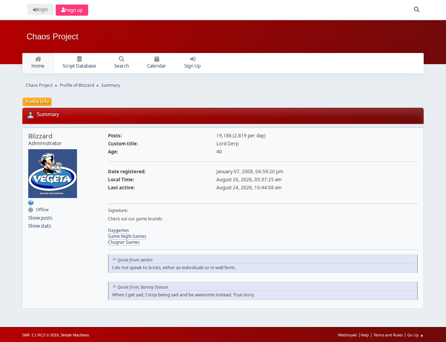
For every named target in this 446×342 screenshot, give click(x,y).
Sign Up (192, 66)
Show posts (40, 218)
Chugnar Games (124, 242)
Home (38, 66)
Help (365, 334)
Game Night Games (127, 236)
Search (121, 66)
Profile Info (37, 102)
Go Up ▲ (415, 334)
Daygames (118, 230)
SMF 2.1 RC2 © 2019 (40, 335)
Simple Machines (75, 335)
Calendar (156, 66)
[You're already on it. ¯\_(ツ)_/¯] (31, 202)
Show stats (39, 226)
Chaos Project (52, 36)
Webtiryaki (347, 334)
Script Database (79, 66)
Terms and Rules (388, 334)
